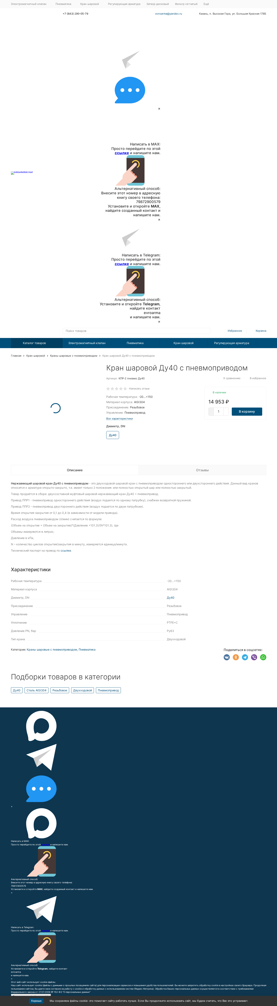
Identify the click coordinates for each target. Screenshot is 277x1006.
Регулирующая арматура (124, 3)
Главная (16, 355)
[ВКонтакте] (227, 657)
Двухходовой (82, 690)
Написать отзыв (139, 388)
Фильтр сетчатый (186, 3)
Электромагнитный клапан (86, 343)
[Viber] (254, 657)
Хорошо (36, 1000)
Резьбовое (60, 690)
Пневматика (135, 343)
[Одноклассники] (236, 657)
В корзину (247, 411)
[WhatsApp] (263, 657)
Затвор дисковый (157, 3)
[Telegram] (245, 657)
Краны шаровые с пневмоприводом (73, 355)
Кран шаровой (183, 343)
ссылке (122, 153)
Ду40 (170, 597)
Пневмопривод (108, 690)
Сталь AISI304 (36, 690)
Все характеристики (119, 418)
